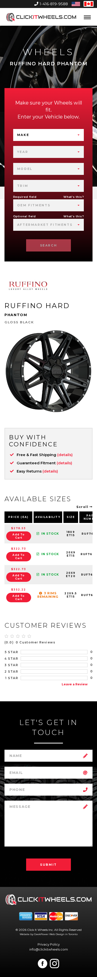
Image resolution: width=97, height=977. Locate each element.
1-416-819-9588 (54, 3)
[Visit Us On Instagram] (54, 963)
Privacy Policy (49, 944)
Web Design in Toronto (63, 934)
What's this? (73, 197)
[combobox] (48, 135)
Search (48, 245)
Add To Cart (18, 536)
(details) (65, 454)
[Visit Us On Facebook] (42, 963)
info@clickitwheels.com (48, 949)
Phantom (15, 315)
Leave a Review (75, 684)
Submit (48, 864)
